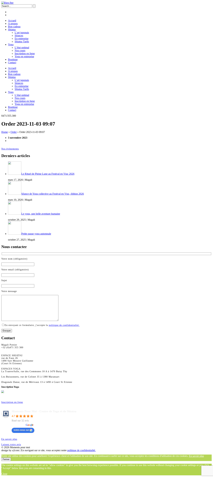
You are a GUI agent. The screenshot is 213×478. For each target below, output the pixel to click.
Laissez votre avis (11, 444)
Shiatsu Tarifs (22, 41)
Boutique (13, 59)
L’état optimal (22, 47)
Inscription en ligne (25, 53)
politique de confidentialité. (64, 325)
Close (4, 473)
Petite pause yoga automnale (36, 233)
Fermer (6, 459)
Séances (19, 35)
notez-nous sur (21, 429)
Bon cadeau (14, 26)
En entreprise (21, 38)
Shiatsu (12, 29)
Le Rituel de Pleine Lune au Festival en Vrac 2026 (47, 173)
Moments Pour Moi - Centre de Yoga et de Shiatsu (44, 411)
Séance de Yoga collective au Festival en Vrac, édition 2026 (52, 193)
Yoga (10, 44)
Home (4, 132)
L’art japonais (22, 32)
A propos (13, 23)
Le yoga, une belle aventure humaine (40, 213)
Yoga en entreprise (24, 56)
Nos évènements (10, 149)
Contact (12, 62)
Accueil (12, 20)
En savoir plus (9, 439)
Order (13, 132)
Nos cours (20, 50)
